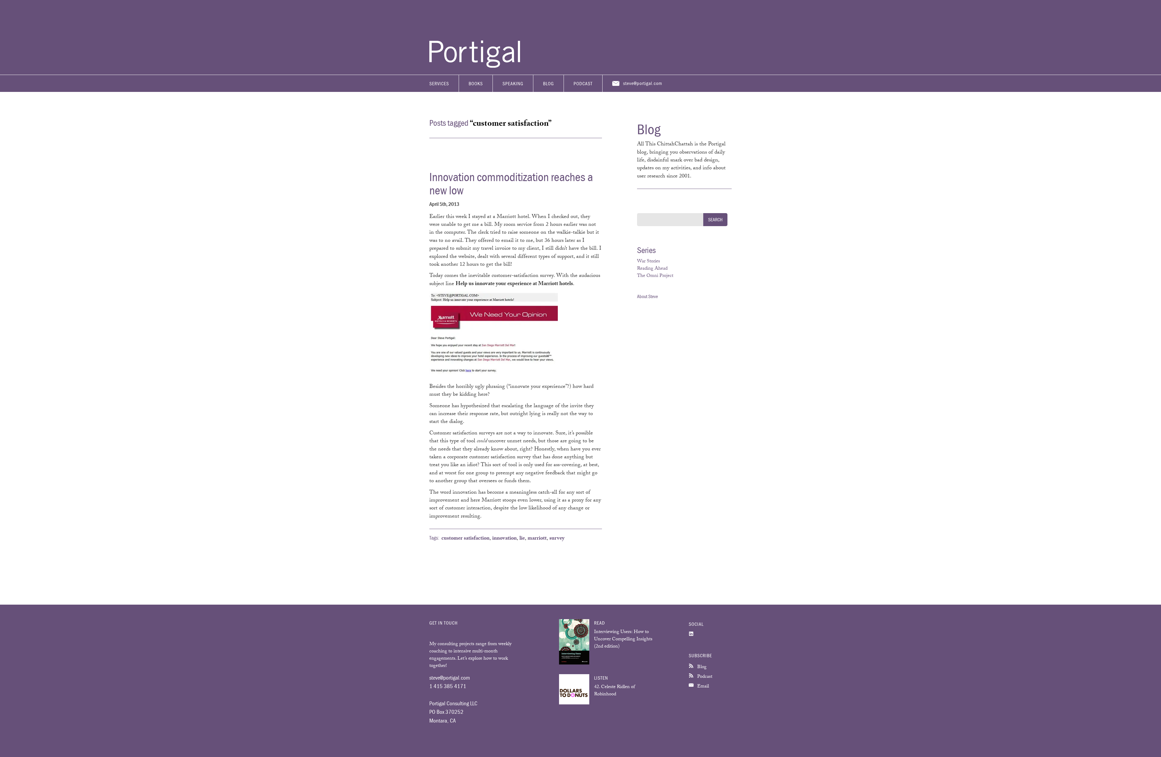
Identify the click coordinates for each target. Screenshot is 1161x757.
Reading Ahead (652, 269)
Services (439, 83)
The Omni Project (655, 276)
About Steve (647, 296)
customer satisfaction (465, 538)
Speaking (512, 83)
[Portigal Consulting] (474, 66)
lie (522, 538)
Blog (548, 83)
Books (476, 83)
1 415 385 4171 (447, 686)
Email (702, 687)
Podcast (583, 83)
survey (556, 538)
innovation (504, 538)
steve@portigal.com (642, 83)
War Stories (648, 262)
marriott (537, 538)
